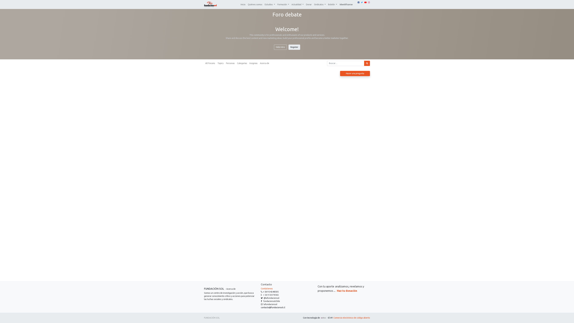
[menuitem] (243, 4)
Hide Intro (280, 47)
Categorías (242, 63)
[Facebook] (359, 2)
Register (294, 47)
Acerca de (264, 63)
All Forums (210, 63)
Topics (220, 63)
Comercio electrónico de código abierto (351, 318)
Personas (230, 63)
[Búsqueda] (367, 63)
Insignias (253, 63)
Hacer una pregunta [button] (355, 73)
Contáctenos (267, 288)
